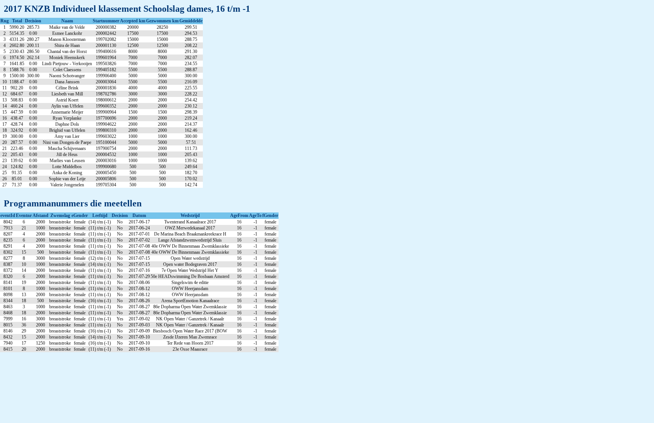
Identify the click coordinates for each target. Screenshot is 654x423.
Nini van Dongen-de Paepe (67, 142)
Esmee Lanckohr (67, 33)
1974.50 (16, 57)
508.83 (17, 100)
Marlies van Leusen (67, 160)
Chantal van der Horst (67, 51)
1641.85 (16, 63)
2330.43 (16, 51)
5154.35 (16, 33)
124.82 (17, 166)
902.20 (17, 88)
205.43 (17, 154)
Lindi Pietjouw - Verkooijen (67, 63)
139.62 (17, 160)
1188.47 (16, 81)
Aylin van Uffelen (67, 106)
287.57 (17, 142)
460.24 (17, 106)
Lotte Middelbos (67, 166)
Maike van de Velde (67, 27)
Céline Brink (67, 88)
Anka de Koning (67, 172)
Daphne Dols (67, 124)
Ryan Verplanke (67, 118)
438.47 (17, 118)
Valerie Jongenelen (67, 184)
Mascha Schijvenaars (67, 148)
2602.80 (16, 45)
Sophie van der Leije (67, 178)
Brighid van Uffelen (67, 130)
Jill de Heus (67, 154)
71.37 (17, 184)
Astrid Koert (67, 100)
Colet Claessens (67, 69)
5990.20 (16, 27)
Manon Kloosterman (67, 39)
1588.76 (16, 69)
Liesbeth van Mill (67, 94)
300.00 (17, 136)
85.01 (17, 178)
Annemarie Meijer (67, 112)
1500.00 (16, 75)
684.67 (17, 94)
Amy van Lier (66, 136)
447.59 (17, 112)
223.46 (17, 148)
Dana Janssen (67, 81)
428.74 (17, 124)
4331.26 (16, 39)
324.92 (17, 130)
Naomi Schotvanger (67, 75)
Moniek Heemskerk (67, 57)
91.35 (17, 172)
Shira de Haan (67, 45)
